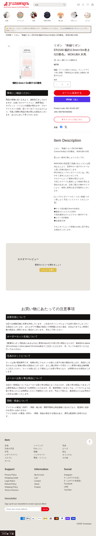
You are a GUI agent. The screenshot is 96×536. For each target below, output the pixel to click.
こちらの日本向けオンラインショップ (72, 28)
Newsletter (11, 498)
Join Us (45, 509)
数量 (55, 80)
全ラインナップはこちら (72, 119)
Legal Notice (10, 481)
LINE (66, 487)
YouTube (68, 490)
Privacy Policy (11, 475)
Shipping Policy (11, 487)
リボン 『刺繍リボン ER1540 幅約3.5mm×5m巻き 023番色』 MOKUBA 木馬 (46, 35)
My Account (39, 475)
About (36, 484)
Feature (37, 487)
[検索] (64, 5)
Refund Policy (10, 484)
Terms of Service (11, 490)
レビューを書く (48, 270)
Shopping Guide (11, 478)
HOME (8, 35)
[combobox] (50, 5)
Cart (36, 478)
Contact (37, 481)
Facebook (68, 484)
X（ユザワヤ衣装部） (73, 481)
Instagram (68, 475)
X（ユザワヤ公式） (72, 478)
